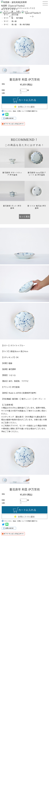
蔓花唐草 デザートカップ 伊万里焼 (12, 173)
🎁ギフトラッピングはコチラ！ (13, 124)
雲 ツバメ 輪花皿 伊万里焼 (36, 207)
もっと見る (24, 216)
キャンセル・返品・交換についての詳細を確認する (20, 111)
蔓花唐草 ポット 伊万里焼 (12, 207)
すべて (6, 21)
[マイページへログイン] (11, 16)
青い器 (14, 21)
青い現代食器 (25, 24)
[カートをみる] (32, 16)
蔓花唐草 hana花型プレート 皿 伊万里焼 (37, 173)
